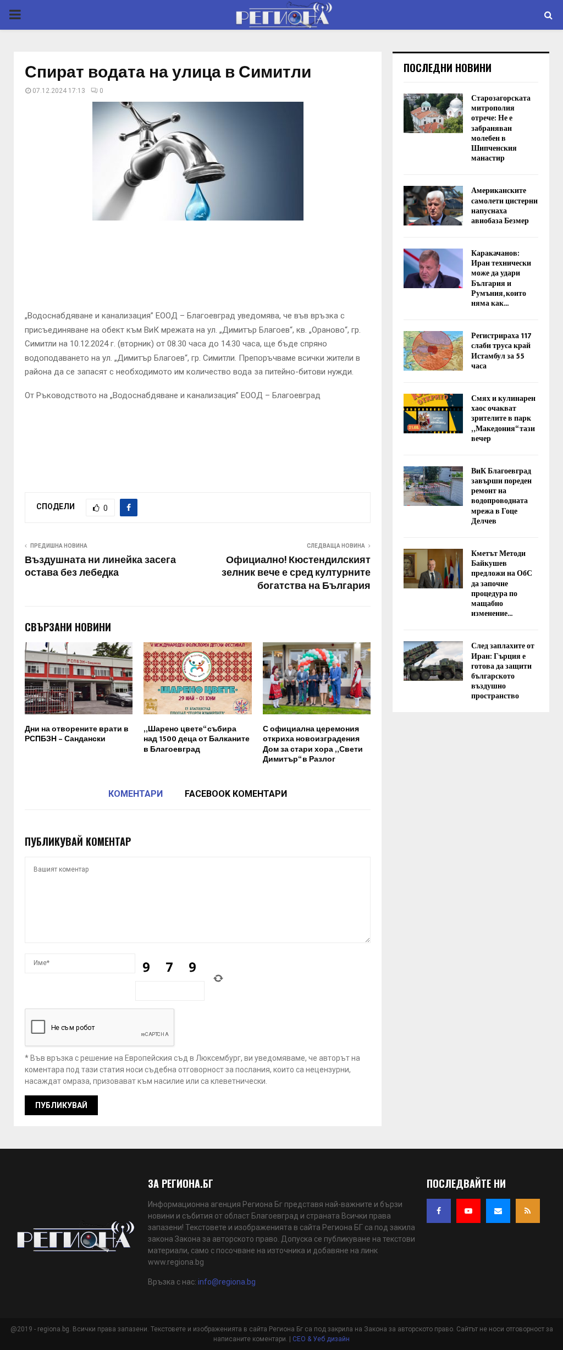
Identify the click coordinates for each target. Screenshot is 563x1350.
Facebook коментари (236, 794)
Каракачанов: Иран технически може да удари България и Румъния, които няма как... (501, 278)
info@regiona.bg (227, 1281)
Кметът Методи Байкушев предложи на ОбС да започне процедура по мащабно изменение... (501, 583)
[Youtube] (468, 1211)
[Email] (498, 1211)
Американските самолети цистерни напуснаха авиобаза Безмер (504, 205)
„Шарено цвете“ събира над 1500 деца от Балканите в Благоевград (196, 739)
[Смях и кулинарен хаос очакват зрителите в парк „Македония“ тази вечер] (433, 413)
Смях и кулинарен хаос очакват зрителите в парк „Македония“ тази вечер (503, 418)
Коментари (135, 794)
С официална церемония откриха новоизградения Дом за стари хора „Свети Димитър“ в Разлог (313, 744)
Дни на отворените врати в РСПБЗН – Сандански (77, 734)
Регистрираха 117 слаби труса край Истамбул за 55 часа (501, 350)
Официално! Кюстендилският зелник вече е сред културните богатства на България (296, 573)
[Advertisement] (225, 269)
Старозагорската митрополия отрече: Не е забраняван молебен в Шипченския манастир (501, 128)
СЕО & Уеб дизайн (321, 1339)
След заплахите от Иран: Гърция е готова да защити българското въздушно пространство (502, 671)
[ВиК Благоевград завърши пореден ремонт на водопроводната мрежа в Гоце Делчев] (433, 486)
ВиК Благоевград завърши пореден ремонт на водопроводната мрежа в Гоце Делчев (501, 496)
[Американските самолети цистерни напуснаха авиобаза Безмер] (433, 205)
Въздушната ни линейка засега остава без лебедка (100, 567)
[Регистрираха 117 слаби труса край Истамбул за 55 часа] (433, 351)
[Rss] (528, 1211)
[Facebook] (439, 1211)
